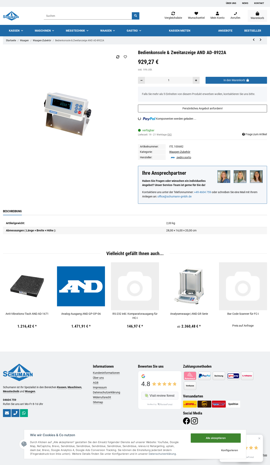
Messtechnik (11, 391)
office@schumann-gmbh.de (175, 196)
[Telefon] (15, 413)
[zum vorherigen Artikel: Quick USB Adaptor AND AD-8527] (253, 39)
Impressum (100, 387)
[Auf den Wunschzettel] (125, 57)
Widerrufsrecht (102, 397)
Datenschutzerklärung (106, 392)
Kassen (61, 387)
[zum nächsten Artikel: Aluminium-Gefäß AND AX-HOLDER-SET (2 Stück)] (260, 39)
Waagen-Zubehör (179, 151)
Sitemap (98, 402)
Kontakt (259, 3)
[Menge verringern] (141, 80)
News (245, 3)
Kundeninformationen (106, 372)
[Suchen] (135, 16)
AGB (95, 382)
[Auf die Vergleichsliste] (118, 57)
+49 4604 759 (202, 192)
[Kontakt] (7, 413)
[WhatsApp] (24, 413)
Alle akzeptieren (216, 438)
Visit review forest (162, 395)
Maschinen (74, 387)
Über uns (231, 3)
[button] (218, 16)
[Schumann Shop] (11, 16)
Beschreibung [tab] (12, 211)
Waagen (30, 391)
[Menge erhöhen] (196, 80)
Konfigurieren (229, 450)
